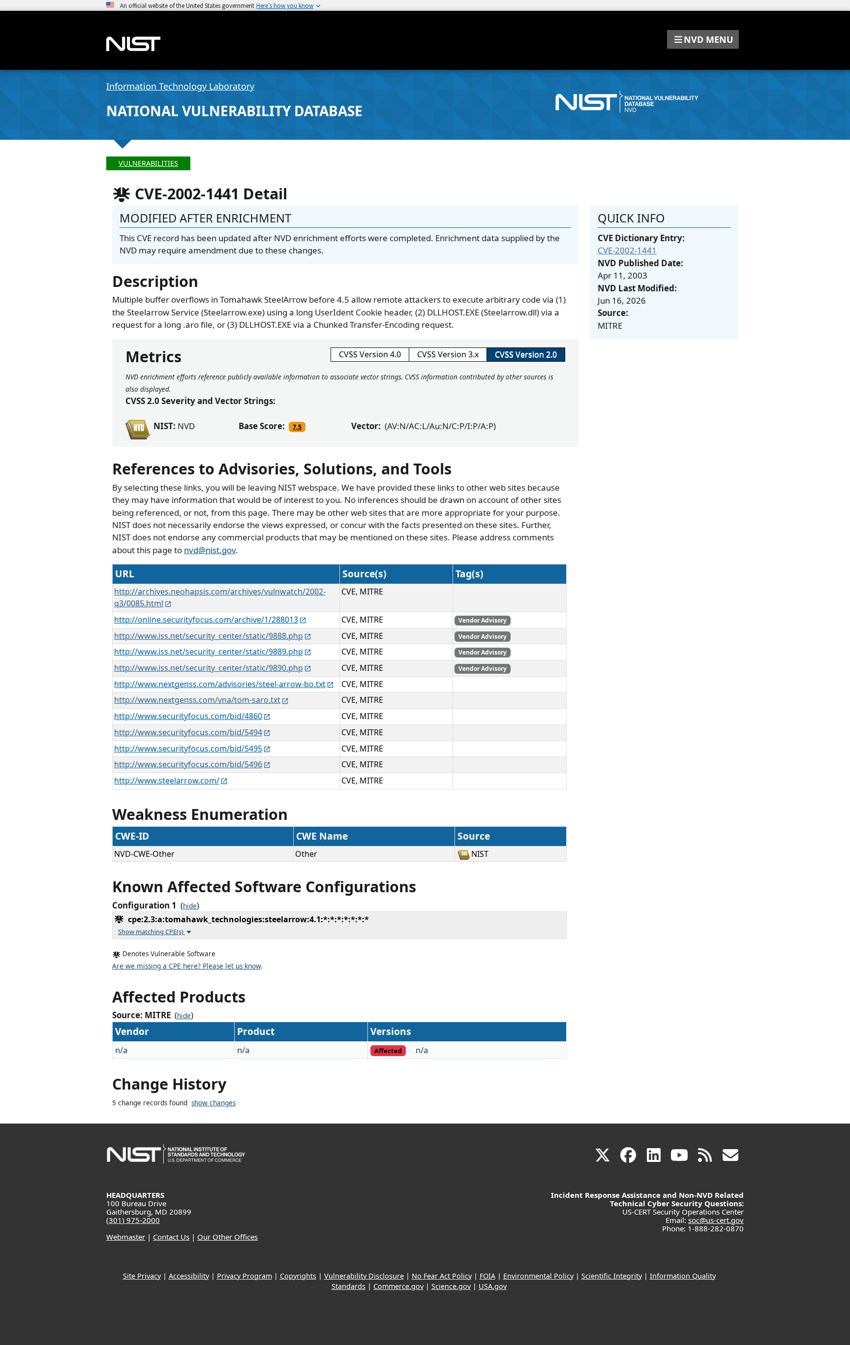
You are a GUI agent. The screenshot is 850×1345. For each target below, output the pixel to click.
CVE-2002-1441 (627, 250)
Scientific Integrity (611, 1276)
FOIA (487, 1276)
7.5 (297, 426)
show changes (213, 1102)
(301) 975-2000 (133, 1220)
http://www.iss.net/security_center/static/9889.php (208, 651)
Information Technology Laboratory (180, 86)
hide (190, 906)
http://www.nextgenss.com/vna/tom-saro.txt (197, 699)
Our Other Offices (227, 1237)
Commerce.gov (398, 1286)
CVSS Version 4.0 (370, 354)
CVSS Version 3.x (448, 354)
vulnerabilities (148, 163)
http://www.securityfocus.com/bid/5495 (188, 748)
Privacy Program (244, 1276)
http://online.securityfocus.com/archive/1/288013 (206, 619)
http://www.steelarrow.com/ (166, 780)
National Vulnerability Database (234, 110)
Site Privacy (142, 1276)
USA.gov (493, 1286)
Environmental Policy (538, 1276)
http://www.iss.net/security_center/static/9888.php (208, 635)
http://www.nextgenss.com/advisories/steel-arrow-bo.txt (220, 684)
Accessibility (189, 1276)
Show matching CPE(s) (151, 931)
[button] (703, 39)
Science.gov (451, 1286)
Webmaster (125, 1237)
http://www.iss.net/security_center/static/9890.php (208, 667)
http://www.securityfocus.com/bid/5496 (188, 764)
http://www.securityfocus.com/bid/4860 (188, 716)
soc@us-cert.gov (716, 1220)
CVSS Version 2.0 (526, 354)
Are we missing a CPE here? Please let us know (186, 966)
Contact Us (171, 1237)
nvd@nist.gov (210, 550)
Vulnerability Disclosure (364, 1276)
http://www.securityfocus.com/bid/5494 (188, 732)
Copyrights (298, 1276)
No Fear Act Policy (442, 1276)
